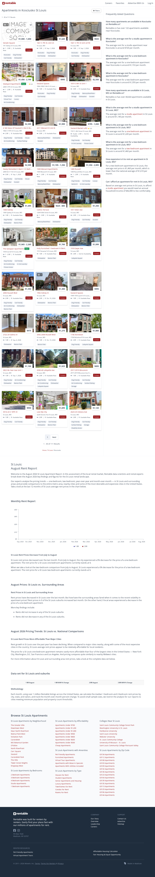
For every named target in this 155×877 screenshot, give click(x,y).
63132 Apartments (107, 769)
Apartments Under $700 (65, 725)
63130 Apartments (107, 772)
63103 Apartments (107, 763)
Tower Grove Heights (19, 763)
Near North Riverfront (20, 731)
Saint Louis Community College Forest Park (117, 725)
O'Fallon (14, 745)
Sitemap (120, 824)
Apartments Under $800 (65, 737)
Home (44, 450)
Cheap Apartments (63, 745)
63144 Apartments (107, 795)
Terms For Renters (48, 863)
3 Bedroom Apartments (20, 777)
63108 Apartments (107, 760)
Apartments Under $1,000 (65, 731)
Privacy (61, 863)
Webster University (107, 737)
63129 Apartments (107, 789)
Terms (37, 863)
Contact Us (121, 818)
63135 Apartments (107, 783)
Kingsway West (17, 766)
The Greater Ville (17, 725)
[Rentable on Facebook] (15, 831)
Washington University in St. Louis (113, 728)
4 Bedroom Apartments (20, 780)
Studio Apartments (18, 783)
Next (54, 437)
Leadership (95, 824)
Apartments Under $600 (65, 740)
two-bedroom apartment (138, 148)
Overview (94, 821)
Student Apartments (63, 778)
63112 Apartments (107, 757)
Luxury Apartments (63, 784)
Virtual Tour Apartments (65, 760)
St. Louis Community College (111, 740)
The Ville (14, 760)
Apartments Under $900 (65, 734)
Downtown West (17, 728)
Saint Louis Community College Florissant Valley (119, 745)
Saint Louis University (108, 734)
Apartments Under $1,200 (65, 728)
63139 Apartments (107, 780)
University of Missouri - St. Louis (113, 742)
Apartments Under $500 (65, 742)
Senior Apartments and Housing (68, 781)
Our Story (95, 818)
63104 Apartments (107, 777)
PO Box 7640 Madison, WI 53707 (21, 835)
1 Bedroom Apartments (20, 786)
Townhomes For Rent (63, 786)
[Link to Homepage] (9, 3)
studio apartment (135, 114)
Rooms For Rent (61, 792)
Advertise (121, 821)
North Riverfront (17, 748)
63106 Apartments (107, 792)
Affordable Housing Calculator (105, 851)
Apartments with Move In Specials (69, 763)
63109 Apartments (107, 766)
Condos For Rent (62, 789)
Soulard (14, 754)
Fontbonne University (108, 731)
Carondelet (15, 740)
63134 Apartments (107, 754)
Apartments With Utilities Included (69, 766)
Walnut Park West (18, 734)
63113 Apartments (107, 786)
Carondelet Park (17, 757)
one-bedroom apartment (138, 131)
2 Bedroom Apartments (20, 775)
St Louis (50, 450)
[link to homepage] (50, 813)
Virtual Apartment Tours (23, 855)
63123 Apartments (107, 775)
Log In (150, 3)
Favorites (120, 3)
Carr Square (16, 751)
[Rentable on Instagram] (19, 831)
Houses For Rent (62, 775)
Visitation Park (16, 737)
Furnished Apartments (64, 757)
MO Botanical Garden (19, 742)
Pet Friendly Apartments (65, 754)
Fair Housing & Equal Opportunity (107, 854)
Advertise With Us (136, 3)
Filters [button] (97, 11)
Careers (108, 3)
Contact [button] (29, 50)
